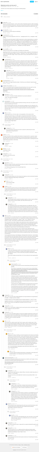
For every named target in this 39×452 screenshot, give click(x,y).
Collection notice (27, 444)
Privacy (19, 444)
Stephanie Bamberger (8, 357)
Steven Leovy (13, 264)
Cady (5, 112)
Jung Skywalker (7, 101)
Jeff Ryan (4, 148)
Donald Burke (5, 35)
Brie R (7, 181)
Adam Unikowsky (4, 6)
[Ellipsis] (37, 22)
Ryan (9, 403)
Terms (22, 444)
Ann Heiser (5, 30)
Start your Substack (16, 447)
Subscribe (32, 1)
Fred (4, 134)
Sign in (36, 1)
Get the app (24, 447)
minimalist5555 (6, 80)
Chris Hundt (5, 49)
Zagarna (4, 22)
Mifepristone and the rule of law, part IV (9, 5)
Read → (2, 10)
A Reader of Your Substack (7, 85)
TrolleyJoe (8, 128)
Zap (5, 320)
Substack (14, 449)
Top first (36, 13)
